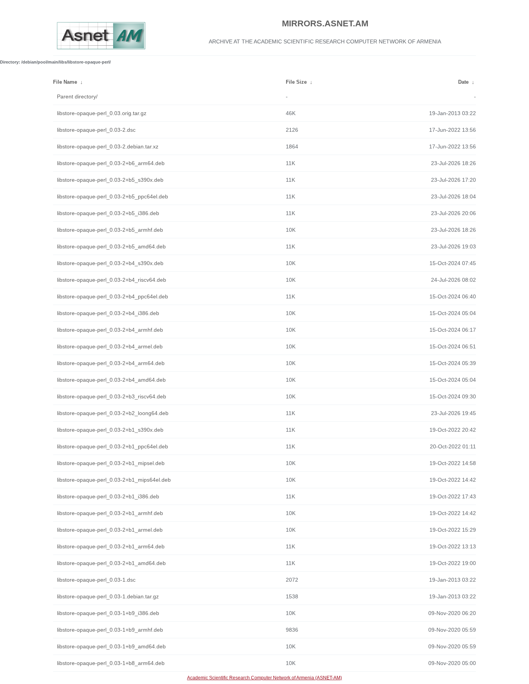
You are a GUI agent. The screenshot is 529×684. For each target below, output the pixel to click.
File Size (296, 82)
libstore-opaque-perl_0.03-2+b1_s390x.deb (110, 430)
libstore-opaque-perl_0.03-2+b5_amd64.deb (111, 246)
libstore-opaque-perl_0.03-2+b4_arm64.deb (111, 363)
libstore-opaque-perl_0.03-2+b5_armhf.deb (110, 230)
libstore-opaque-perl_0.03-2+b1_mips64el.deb (114, 480)
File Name (65, 82)
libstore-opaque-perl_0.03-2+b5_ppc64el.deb (112, 196)
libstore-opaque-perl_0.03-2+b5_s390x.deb (110, 180)
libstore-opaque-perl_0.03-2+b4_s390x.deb (110, 263)
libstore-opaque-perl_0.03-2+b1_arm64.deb (111, 546)
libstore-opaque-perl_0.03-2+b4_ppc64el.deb (112, 296)
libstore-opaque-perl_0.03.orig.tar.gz (101, 113)
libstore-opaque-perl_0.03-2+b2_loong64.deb (112, 413)
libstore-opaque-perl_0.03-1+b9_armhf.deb (110, 630)
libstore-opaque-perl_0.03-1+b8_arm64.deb (111, 663)
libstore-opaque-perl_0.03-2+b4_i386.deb (108, 313)
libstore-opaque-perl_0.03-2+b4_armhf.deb (110, 330)
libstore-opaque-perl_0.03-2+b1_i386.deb (108, 496)
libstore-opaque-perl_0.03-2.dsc (96, 130)
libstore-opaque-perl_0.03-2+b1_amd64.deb (111, 563)
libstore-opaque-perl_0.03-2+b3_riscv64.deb (111, 396)
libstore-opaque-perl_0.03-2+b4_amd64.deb (111, 380)
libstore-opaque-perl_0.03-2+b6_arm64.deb (111, 163)
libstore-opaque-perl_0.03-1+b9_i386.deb (108, 613)
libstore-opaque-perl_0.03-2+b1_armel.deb (110, 530)
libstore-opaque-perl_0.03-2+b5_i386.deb (108, 213)
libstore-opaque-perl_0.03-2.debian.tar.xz (107, 146)
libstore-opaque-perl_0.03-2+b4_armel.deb (110, 346)
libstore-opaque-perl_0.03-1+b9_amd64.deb (111, 646)
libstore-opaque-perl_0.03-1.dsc (96, 580)
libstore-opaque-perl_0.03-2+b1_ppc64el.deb (112, 446)
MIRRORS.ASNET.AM (325, 23)
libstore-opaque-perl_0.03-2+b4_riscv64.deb (111, 280)
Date (463, 82)
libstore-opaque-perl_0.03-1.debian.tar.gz (108, 596)
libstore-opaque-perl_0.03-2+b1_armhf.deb (110, 513)
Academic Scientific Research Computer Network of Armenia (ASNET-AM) (264, 678)
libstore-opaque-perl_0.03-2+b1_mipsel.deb (111, 463)
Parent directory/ (77, 96)
